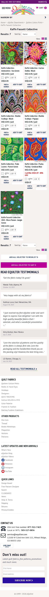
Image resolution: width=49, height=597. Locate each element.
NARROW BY (6, 17)
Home (3, 22)
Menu (8, 8)
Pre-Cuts (4, 420)
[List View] (46, 39)
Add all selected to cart (23, 265)
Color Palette (6, 403)
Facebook (9, 460)
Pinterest (8, 464)
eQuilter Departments (15, 22)
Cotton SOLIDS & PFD (10, 400)
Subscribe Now (23, 580)
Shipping (4, 503)
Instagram (9, 467)
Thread (4, 423)
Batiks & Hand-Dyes (9, 387)
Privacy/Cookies (7, 510)
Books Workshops (8, 426)
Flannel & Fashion (8, 407)
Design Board (6, 483)
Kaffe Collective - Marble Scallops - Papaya (34, 117)
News (3, 496)
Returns (4, 506)
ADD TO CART (17, 84)
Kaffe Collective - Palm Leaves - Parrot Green (10, 165)
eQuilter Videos (7, 456)
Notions (4, 433)
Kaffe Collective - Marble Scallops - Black (10, 117)
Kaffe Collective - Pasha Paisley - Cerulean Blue (34, 165)
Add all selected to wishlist (23, 257)
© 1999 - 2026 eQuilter (23, 594)
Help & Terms (7, 500)
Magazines (5, 430)
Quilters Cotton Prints (34, 22)
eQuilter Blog (6, 453)
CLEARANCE (6, 493)
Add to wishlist (6, 85)
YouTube (8, 471)
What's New (6, 450)
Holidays (4, 390)
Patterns (4, 436)
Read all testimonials (23, 368)
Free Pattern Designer (10, 486)
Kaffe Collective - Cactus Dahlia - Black (34, 69)
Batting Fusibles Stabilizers (12, 410)
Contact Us (7, 523)
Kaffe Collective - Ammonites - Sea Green (10, 69)
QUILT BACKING (8, 396)
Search (41, 2)
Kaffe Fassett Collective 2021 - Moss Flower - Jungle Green (11, 220)
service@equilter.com (17, 534)
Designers (5, 393)
